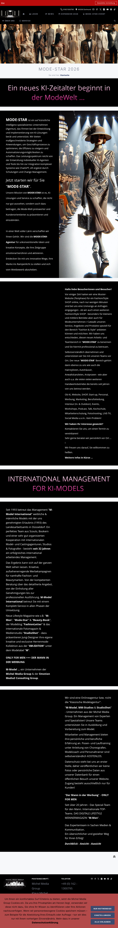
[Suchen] (115, 20)
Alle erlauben (103, 922)
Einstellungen (102, 915)
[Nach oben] (114, 856)
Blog (2, 3)
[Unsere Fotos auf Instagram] (104, 9)
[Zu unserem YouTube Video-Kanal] (107, 9)
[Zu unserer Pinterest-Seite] (111, 9)
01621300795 (68, 9)
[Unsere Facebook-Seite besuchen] (97, 9)
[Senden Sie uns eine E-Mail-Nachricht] (93, 9)
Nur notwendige (103, 909)
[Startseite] (23, 14)
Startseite (64, 75)
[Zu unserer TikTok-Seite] (114, 9)
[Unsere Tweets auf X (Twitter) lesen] (100, 9)
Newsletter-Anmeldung (106, 3)
